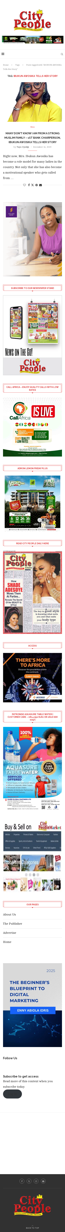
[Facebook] (22, 1181)
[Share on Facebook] (29, 185)
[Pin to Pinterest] (36, 185)
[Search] (61, 54)
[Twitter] (29, 1181)
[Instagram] (36, 1181)
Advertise (9, 933)
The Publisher (12, 923)
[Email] (43, 1181)
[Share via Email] (40, 185)
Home (6, 65)
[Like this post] (24, 185)
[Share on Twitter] (32, 185)
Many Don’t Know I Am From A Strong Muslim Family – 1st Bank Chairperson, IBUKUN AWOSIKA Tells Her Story (32, 138)
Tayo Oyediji (23, 147)
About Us (9, 914)
